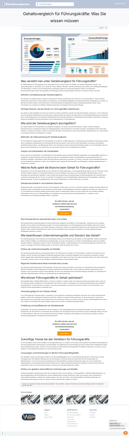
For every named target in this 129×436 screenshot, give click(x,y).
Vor (106, 27)
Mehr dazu (29, 385)
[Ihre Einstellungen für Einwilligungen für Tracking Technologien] (2, 433)
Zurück (101, 27)
